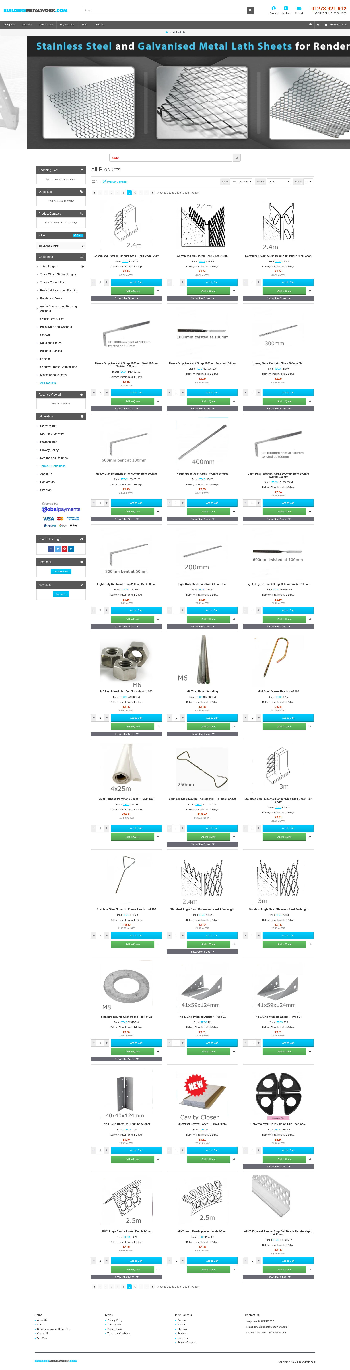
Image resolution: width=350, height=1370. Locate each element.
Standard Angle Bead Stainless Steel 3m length (278, 909)
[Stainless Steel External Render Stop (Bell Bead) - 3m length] (278, 769)
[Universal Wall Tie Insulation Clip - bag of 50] (278, 1094)
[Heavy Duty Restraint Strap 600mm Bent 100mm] (126, 443)
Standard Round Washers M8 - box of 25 (126, 1016)
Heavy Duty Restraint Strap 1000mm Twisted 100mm (202, 363)
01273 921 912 (266, 1321)
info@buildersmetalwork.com (271, 1327)
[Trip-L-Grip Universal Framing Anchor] (126, 1094)
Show (225, 181)
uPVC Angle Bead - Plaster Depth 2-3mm (126, 1231)
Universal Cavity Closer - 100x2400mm (202, 1124)
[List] (98, 182)
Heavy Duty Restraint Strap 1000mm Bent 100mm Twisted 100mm (126, 365)
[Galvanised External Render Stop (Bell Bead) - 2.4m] (126, 226)
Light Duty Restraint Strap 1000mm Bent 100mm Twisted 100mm (278, 475)
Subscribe (61, 594)
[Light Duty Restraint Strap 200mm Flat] (202, 554)
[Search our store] (250, 10)
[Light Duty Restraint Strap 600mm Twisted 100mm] (278, 554)
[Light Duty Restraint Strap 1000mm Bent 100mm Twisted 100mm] (278, 443)
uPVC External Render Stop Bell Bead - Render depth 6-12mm (278, 1233)
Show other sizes (124, 298)
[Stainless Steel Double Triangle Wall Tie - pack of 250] (202, 769)
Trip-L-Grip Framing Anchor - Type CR (278, 1016)
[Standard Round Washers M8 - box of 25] (126, 986)
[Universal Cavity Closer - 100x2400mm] (202, 1094)
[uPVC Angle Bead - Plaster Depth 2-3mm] (126, 1201)
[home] (166, 32)
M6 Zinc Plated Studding (202, 691)
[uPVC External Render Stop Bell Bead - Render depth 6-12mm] (278, 1201)
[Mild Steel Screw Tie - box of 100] (278, 661)
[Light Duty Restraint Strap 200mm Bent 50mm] (126, 554)
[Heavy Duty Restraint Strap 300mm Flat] (278, 333)
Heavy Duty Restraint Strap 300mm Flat (278, 363)
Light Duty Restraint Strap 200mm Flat (202, 584)
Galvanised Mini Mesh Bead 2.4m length (202, 256)
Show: (298, 181)
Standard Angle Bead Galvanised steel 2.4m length (202, 909)
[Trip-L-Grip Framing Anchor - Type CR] (278, 986)
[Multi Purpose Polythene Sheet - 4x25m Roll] (126, 769)
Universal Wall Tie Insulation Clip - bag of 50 (278, 1124)
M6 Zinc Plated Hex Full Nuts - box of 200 (126, 691)
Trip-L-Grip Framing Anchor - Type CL (202, 1016)
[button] (136, 282)
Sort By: (260, 181)
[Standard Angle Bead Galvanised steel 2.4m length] (202, 879)
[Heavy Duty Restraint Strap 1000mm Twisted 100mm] (202, 333)
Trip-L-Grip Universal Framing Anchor (126, 1124)
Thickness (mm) (49, 245)
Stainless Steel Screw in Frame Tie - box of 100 (126, 909)
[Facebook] (51, 549)
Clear (79, 235)
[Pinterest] (64, 549)
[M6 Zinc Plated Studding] (202, 661)
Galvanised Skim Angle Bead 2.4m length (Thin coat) (278, 256)
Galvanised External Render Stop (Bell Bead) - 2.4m (126, 256)
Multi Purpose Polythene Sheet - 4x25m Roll (126, 798)
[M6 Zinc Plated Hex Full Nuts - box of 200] (126, 661)
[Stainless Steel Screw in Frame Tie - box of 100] (126, 879)
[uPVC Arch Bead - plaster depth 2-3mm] (202, 1201)
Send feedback (61, 571)
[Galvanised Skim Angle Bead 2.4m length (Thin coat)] (278, 226)
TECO (125, 261)
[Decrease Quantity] (93, 282)
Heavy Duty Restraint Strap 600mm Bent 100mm (126, 473)
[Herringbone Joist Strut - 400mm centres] (202, 443)
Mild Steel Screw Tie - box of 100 (278, 691)
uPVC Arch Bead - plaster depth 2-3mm (202, 1231)
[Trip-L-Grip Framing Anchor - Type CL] (202, 986)
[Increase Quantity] (106, 282)
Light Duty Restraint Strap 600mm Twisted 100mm (278, 584)
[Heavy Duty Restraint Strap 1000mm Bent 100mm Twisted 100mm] (126, 333)
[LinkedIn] (71, 549)
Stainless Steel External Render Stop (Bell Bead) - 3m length (278, 800)
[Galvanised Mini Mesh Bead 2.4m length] (202, 226)
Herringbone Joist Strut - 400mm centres (202, 473)
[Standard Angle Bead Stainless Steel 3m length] (278, 879)
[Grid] (93, 182)
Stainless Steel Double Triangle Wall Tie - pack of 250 (202, 798)
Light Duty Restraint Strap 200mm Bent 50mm (126, 584)
